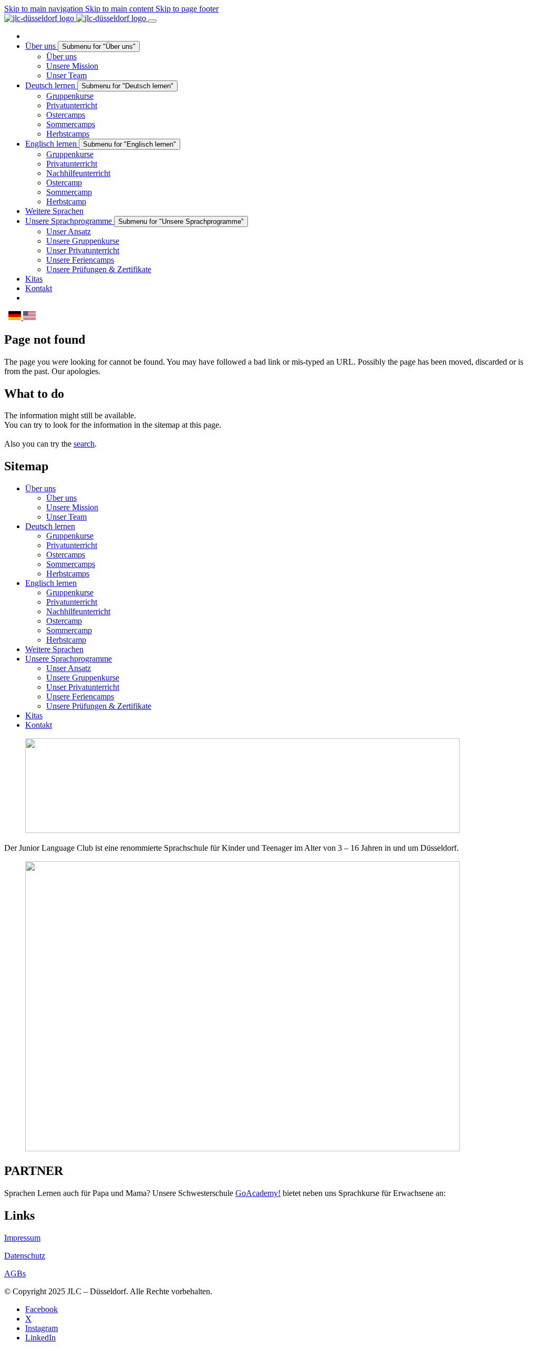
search (84, 443)
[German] (15, 317)
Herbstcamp (66, 639)
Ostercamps (65, 554)
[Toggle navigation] (152, 21)
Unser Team (66, 516)
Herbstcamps (67, 573)
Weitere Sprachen (54, 649)
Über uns (40, 488)
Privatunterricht (71, 545)
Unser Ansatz (68, 668)
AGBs (15, 1273)
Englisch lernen (51, 583)
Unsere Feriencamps (80, 696)
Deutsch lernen (50, 526)
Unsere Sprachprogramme (68, 658)
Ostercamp (64, 620)
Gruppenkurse (70, 535)
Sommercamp (69, 630)
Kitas (34, 715)
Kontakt (38, 724)
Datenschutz (24, 1255)
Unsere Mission (72, 507)
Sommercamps (70, 564)
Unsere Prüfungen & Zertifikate (98, 706)
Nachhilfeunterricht (78, 611)
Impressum (22, 1237)
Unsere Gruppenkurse (82, 677)
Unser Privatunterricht (82, 687)
